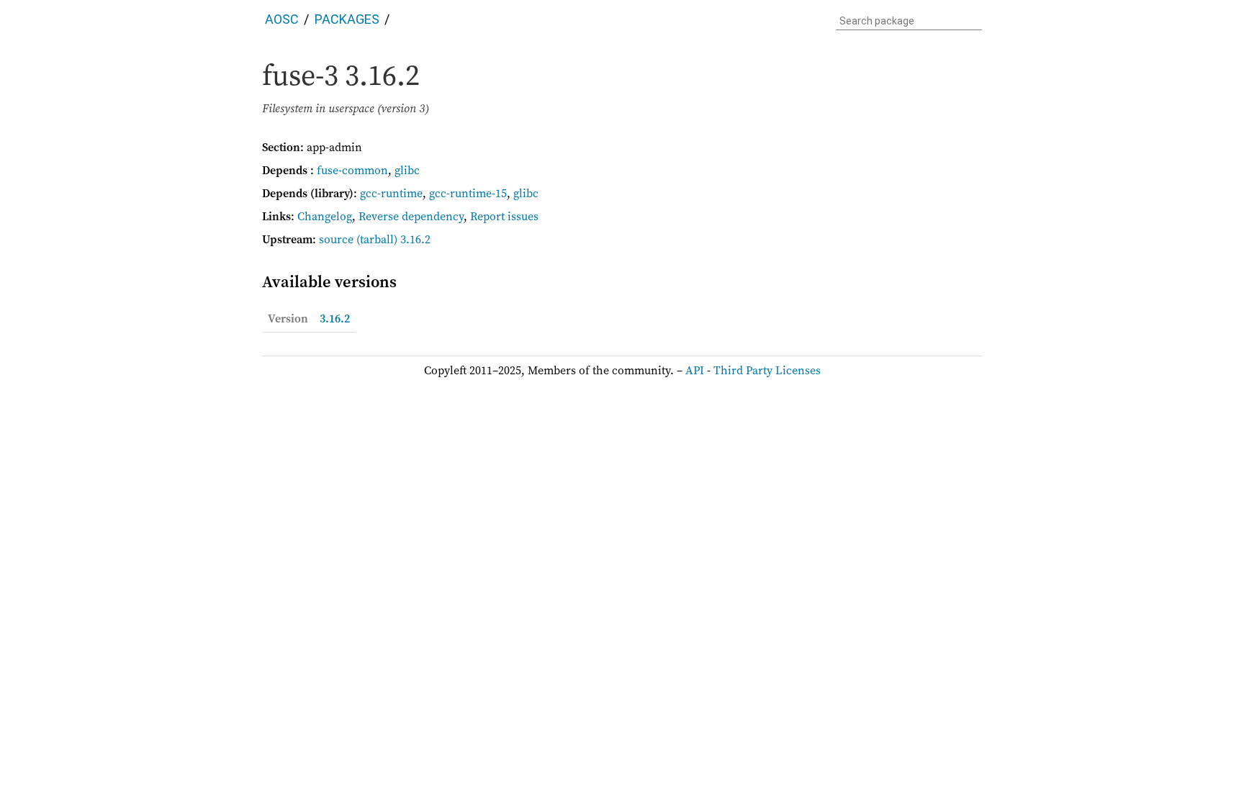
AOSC (282, 19)
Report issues (504, 216)
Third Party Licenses (767, 370)
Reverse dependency (411, 216)
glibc (407, 170)
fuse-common (352, 170)
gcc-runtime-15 (468, 193)
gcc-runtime (391, 193)
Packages (347, 19)
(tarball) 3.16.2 (393, 239)
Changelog (324, 216)
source (336, 239)
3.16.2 (335, 318)
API (694, 370)
